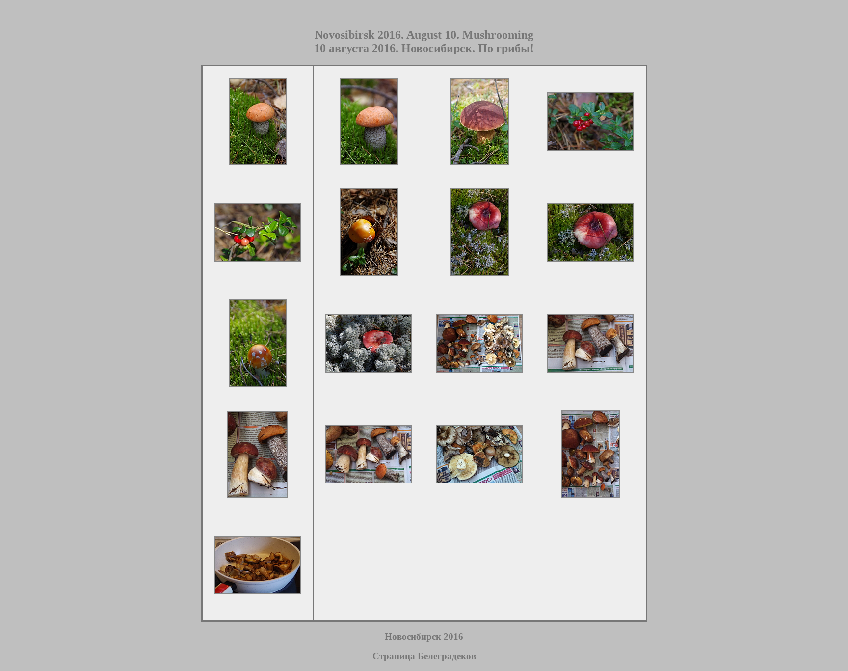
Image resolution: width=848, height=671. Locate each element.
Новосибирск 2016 (424, 636)
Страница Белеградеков (424, 656)
